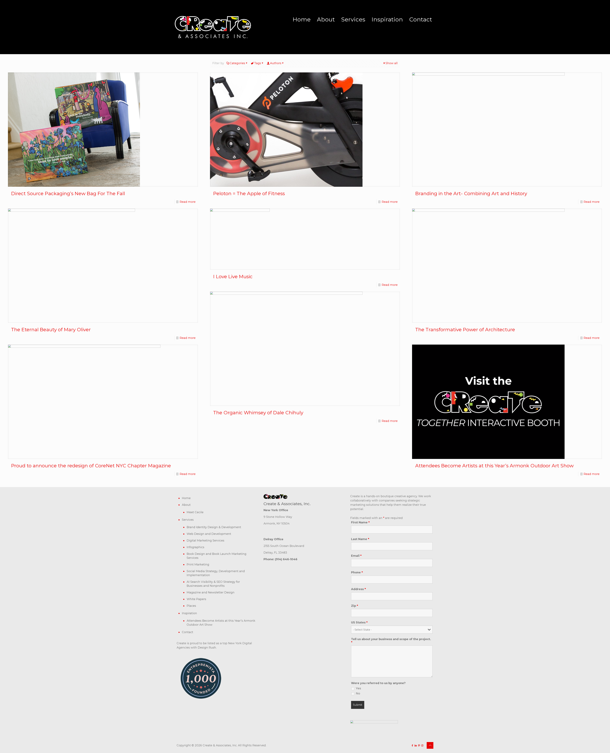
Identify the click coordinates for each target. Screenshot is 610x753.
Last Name (360, 539)
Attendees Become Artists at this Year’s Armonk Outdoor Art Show (494, 466)
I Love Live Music (233, 276)
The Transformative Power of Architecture (465, 330)
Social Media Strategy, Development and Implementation (216, 573)
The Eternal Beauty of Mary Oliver (51, 330)
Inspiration (387, 19)
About (326, 19)
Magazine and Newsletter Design (210, 592)
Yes (358, 688)
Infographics (195, 547)
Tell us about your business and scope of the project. (391, 641)
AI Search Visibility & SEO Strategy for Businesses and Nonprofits (213, 584)
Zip (354, 605)
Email (356, 555)
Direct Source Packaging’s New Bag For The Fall (68, 193)
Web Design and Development (209, 534)
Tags (257, 63)
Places (191, 606)
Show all (392, 63)
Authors (275, 63)
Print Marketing (198, 564)
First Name (360, 522)
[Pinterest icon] (419, 745)
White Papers (196, 599)
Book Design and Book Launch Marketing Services (216, 556)
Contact (420, 19)
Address (358, 589)
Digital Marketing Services (205, 540)
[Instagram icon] (422, 745)
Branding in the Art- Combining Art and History (471, 193)
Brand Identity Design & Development (214, 527)
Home (302, 19)
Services (353, 19)
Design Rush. (207, 647)
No (358, 693)
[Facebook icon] (412, 745)
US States (359, 622)
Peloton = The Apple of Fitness (249, 193)
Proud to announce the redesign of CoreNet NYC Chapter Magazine (91, 466)
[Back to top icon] (430, 745)
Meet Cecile (195, 512)
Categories (237, 63)
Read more (188, 202)
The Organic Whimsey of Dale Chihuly (258, 413)
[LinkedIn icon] (415, 745)
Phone (357, 572)
